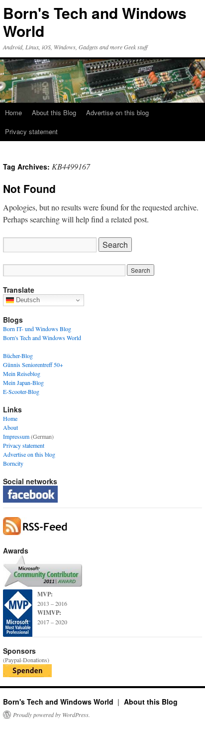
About (10, 427)
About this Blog (54, 112)
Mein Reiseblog (21, 373)
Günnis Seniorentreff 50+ (33, 364)
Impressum (16, 436)
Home (13, 112)
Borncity (13, 463)
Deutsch (27, 300)
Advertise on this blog (117, 112)
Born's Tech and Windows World (95, 21)
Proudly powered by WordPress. (51, 715)
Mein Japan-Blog (23, 382)
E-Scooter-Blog (21, 391)
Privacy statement (31, 131)
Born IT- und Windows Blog (37, 329)
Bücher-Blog (18, 356)
